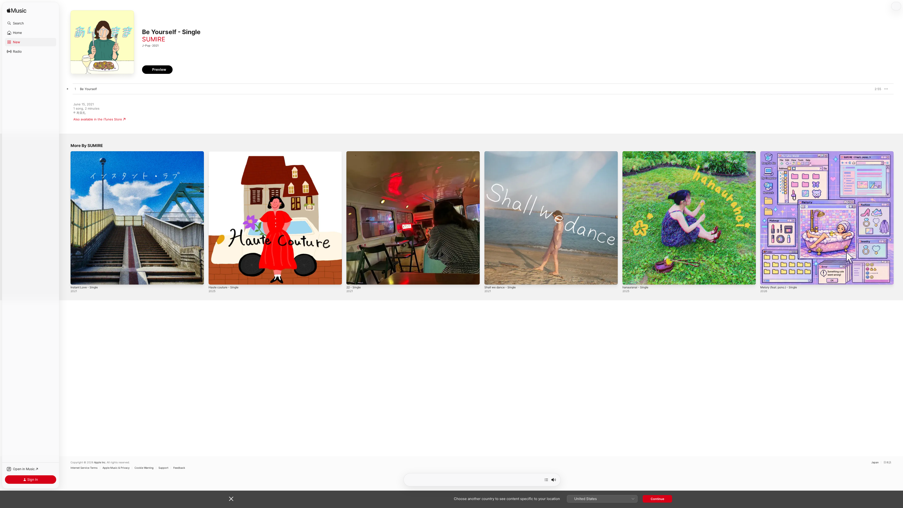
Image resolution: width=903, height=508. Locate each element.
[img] (16, 10)
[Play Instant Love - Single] (76, 278)
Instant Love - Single (86, 153)
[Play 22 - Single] (352, 278)
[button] (30, 23)
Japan (875, 462)
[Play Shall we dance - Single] (490, 278)
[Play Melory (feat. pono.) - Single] (766, 278)
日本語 (887, 462)
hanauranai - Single (636, 153)
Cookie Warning (144, 468)
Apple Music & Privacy (116, 468)
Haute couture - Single (225, 153)
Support (163, 468)
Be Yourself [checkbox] (88, 89)
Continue (657, 499)
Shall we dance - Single (501, 153)
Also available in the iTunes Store (97, 119)
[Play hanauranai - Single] (628, 278)
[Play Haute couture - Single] (214, 278)
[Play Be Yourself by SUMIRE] (75, 89)
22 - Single (354, 153)
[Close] (231, 499)
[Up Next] (546, 479)
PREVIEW (876, 88)
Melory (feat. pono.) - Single (781, 153)
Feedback (179, 468)
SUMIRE (153, 39)
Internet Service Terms (84, 468)
